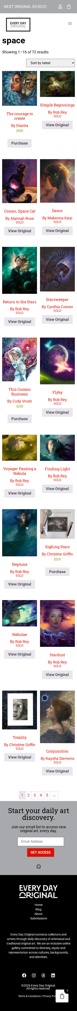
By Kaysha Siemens (57, 754)
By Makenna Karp (57, 214)
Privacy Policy (51, 996)
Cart (69, 6)
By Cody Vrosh (19, 397)
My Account (60, 6)
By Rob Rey (57, 108)
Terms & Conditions (29, 996)
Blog (38, 909)
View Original (57, 125)
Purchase (19, 143)
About (38, 914)
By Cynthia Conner (57, 303)
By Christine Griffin (57, 552)
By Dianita (19, 122)
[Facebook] (24, 975)
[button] (70, 23)
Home (39, 905)
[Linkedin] (53, 975)
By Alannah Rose (19, 214)
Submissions (38, 918)
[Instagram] (34, 975)
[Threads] (43, 975)
